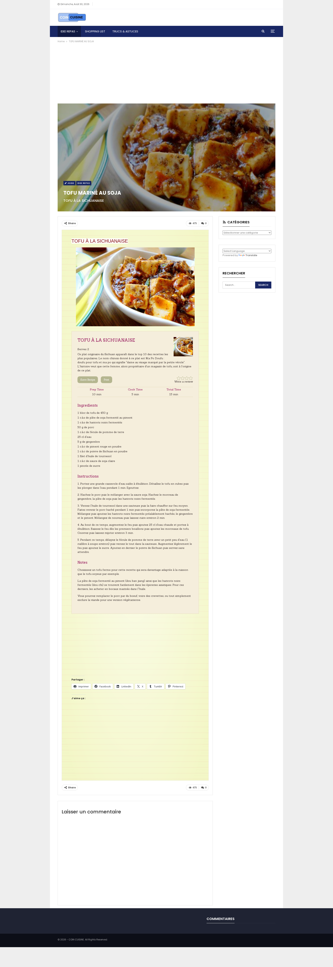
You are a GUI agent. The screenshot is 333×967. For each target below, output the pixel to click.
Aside (70, 183)
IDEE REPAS (68, 31)
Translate (251, 255)
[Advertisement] (166, 72)
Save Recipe (87, 379)
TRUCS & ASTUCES (125, 31)
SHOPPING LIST (95, 31)
